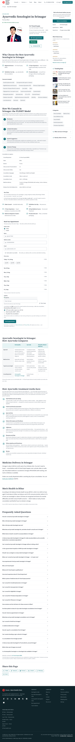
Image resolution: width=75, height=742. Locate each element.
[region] (25, 171)
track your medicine (7, 479)
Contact (47, 697)
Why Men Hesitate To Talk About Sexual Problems (64, 102)
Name (5, 233)
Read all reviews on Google (59, 62)
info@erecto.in (70, 736)
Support (48, 699)
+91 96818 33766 (63, 736)
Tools (30, 2)
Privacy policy (63, 694)
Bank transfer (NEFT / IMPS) (13, 312)
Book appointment (67, 2)
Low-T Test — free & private (8, 717)
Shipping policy (63, 699)
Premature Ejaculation (59, 125)
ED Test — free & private (7, 712)
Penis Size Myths (57, 113)
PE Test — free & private (7, 714)
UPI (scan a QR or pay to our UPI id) (14, 310)
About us (48, 692)
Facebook (15, 670)
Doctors (24, 2)
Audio (7, 230)
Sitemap (62, 702)
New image (43, 303)
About (39, 2)
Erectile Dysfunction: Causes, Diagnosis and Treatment (64, 78)
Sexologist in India (35, 692)
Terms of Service (19, 325)
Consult (16, 2)
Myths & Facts (67, 113)
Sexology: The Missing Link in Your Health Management (64, 84)
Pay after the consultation (12, 314)
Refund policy (63, 697)
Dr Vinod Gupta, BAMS (17, 655)
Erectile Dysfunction (58, 122)
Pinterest (23, 670)
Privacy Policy (27, 325)
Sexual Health (57, 119)
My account (48, 702)
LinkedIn (32, 670)
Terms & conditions (64, 692)
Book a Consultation (62, 21)
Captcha (5, 295)
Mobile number (7, 240)
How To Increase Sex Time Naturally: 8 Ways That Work (64, 90)
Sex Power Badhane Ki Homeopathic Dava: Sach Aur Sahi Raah (64, 97)
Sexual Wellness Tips (58, 116)
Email (5, 246)
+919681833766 (36, 46)
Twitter (6, 670)
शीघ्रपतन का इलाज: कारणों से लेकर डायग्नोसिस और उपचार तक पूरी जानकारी (64, 73)
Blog (35, 2)
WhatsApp (33, 42)
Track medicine (34, 705)
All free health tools (6, 728)
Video (7, 228)
